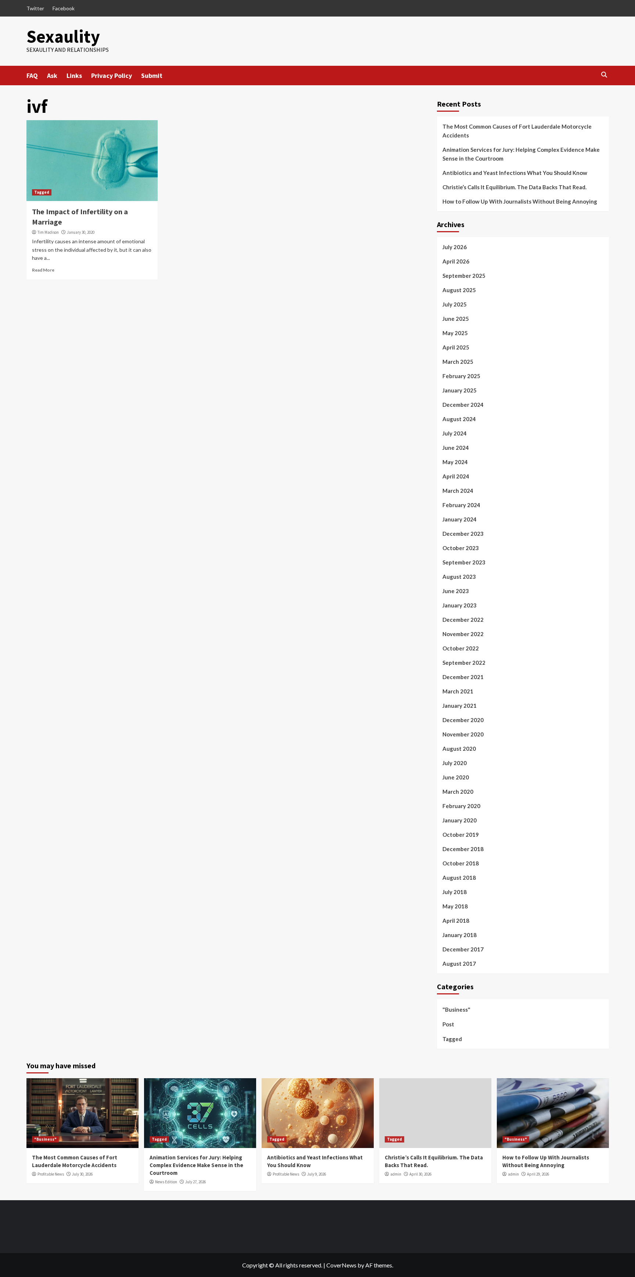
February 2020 (461, 806)
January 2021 (459, 705)
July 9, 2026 (316, 1174)
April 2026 (455, 261)
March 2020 (457, 791)
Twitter (35, 8)
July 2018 (454, 892)
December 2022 (463, 619)
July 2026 (454, 247)
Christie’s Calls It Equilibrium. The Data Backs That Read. (514, 187)
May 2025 (455, 333)
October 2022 (460, 648)
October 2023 (460, 548)
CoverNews (341, 1265)
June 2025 (455, 318)
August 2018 (459, 877)
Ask (52, 75)
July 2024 (454, 433)
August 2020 (459, 748)
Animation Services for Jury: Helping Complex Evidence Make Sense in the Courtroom (521, 154)
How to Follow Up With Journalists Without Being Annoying (519, 201)
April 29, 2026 (538, 1174)
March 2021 (457, 691)
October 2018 (460, 863)
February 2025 (461, 376)
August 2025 (459, 290)
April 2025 (455, 347)
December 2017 (463, 949)
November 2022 (463, 634)
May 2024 (455, 462)
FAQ (32, 75)
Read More (43, 270)
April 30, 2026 (420, 1174)
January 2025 (459, 390)
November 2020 (463, 734)
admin (395, 1174)
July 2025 (454, 304)
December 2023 (463, 533)
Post (448, 1024)
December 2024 (463, 404)
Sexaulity (63, 36)
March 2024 (457, 490)
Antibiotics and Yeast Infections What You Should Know (514, 172)
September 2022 (463, 662)
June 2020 (455, 777)
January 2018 (459, 935)
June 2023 (455, 591)
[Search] (604, 74)
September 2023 (463, 562)
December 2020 (463, 720)
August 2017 (459, 963)
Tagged (41, 192)
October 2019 (460, 834)
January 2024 (459, 519)
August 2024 (459, 419)
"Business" (456, 1009)
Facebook (64, 8)
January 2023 (459, 605)
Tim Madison (48, 232)
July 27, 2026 (195, 1181)
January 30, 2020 (80, 232)
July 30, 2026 (82, 1174)
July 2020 (454, 763)
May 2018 (455, 906)
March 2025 (457, 361)
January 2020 (459, 820)
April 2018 (455, 920)
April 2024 (455, 476)
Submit (151, 75)
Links (74, 75)
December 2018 (463, 849)
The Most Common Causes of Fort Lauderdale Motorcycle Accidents (517, 131)
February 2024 (461, 505)
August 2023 (459, 576)
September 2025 (463, 275)
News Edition (166, 1181)
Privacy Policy (111, 75)
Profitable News (50, 1174)
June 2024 (455, 447)
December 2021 (463, 677)
